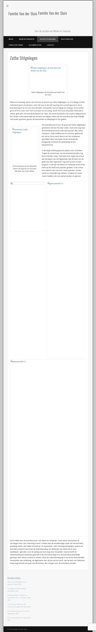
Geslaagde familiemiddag (16, 588)
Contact (50, 45)
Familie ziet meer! (16, 45)
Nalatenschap (67, 39)
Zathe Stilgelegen (47, 39)
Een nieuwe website (14, 618)
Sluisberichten (35, 45)
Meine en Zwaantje (26, 39)
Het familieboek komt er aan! (17, 611)
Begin (11, 39)
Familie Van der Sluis (52, 13)
